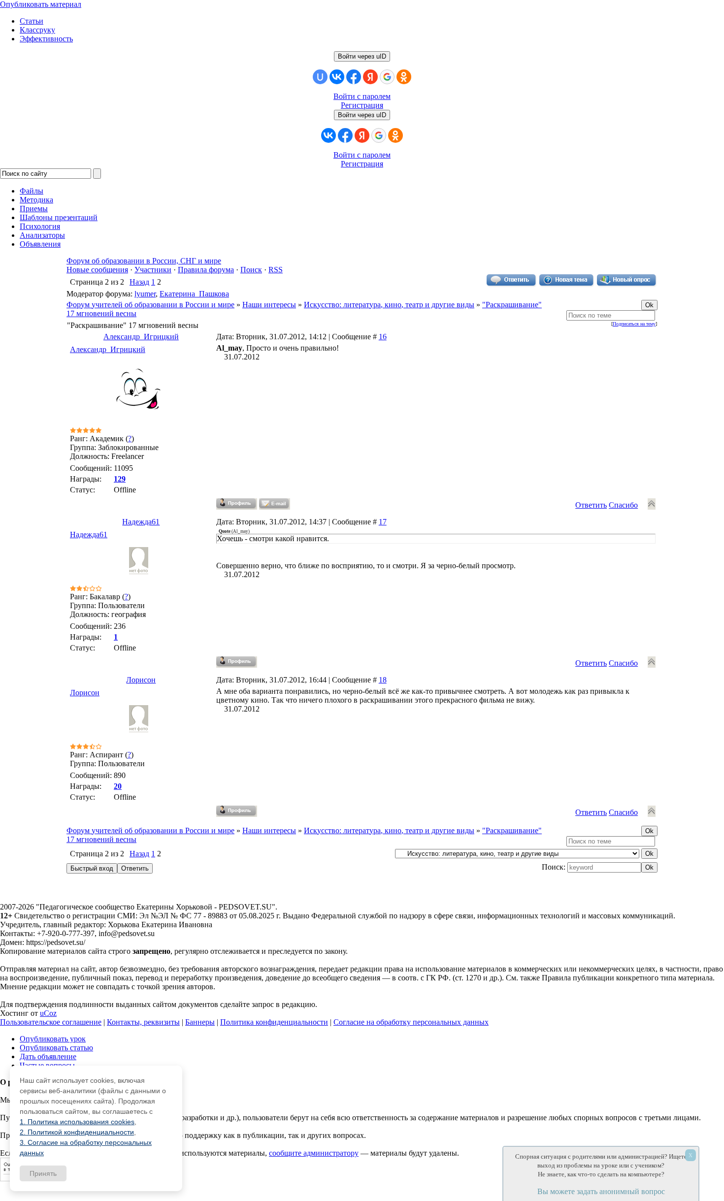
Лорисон (141, 680)
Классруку (37, 30)
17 (383, 522)
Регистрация (362, 105)
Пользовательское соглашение (50, 1022)
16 (383, 336)
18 (383, 680)
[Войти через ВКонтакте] (336, 76)
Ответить (591, 505)
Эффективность (46, 38)
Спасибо (623, 505)
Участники (152, 269)
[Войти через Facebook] (353, 76)
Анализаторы (42, 235)
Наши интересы (269, 304)
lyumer (145, 294)
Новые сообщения (97, 269)
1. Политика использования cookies (77, 1122)
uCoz (48, 1013)
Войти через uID (362, 56)
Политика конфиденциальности (274, 1022)
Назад (139, 282)
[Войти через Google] (387, 76)
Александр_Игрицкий (141, 336)
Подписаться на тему (634, 323)
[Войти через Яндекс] (370, 76)
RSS (275, 269)
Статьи (31, 21)
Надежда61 (141, 522)
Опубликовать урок (53, 1039)
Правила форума (206, 269)
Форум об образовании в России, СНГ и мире (143, 261)
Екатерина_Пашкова (194, 294)
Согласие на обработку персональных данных (411, 1022)
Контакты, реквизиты (143, 1022)
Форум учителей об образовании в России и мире (150, 304)
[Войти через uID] (320, 76)
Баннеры (200, 1022)
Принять (43, 1173)
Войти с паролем (362, 96)
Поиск (251, 269)
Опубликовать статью (56, 1047)
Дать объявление (48, 1056)
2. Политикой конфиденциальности (77, 1132)
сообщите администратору (314, 1153)
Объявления (40, 244)
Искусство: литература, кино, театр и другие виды (389, 304)
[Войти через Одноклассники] (403, 76)
